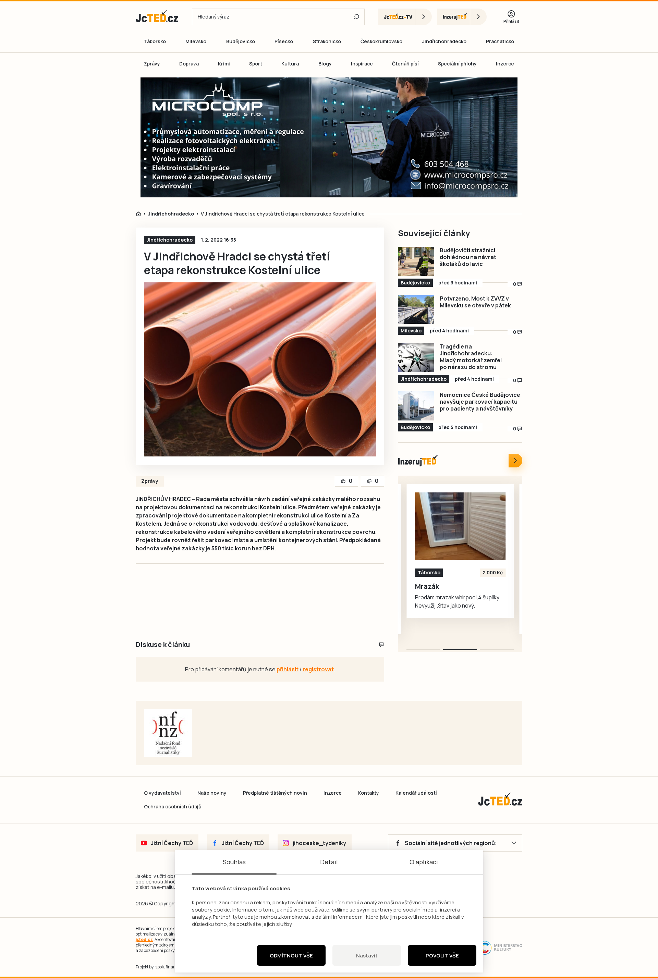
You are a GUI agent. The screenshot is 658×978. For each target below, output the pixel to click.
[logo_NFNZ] (168, 733)
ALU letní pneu (439, 586)
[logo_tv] (405, 17)
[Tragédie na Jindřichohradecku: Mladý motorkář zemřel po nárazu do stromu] (416, 357)
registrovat (318, 669)
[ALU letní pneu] (460, 526)
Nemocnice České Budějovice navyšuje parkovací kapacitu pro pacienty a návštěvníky (480, 401)
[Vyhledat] (356, 17)
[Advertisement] (96, 196)
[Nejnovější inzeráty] (515, 460)
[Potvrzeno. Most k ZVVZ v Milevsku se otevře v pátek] (416, 309)
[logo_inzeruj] (462, 17)
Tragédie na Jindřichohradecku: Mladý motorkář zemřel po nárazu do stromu (471, 356)
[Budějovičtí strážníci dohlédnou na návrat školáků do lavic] (416, 261)
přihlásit (287, 669)
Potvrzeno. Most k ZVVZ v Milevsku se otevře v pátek (475, 302)
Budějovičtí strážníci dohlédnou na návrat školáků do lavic (468, 257)
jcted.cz (144, 939)
